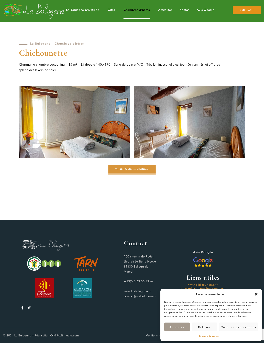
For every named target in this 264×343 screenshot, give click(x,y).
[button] (256, 294)
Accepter (177, 327)
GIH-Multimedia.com (64, 335)
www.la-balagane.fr (137, 291)
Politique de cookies (209, 335)
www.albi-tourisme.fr (203, 284)
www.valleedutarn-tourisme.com (203, 288)
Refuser (204, 327)
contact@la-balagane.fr (140, 296)
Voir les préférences (238, 327)
